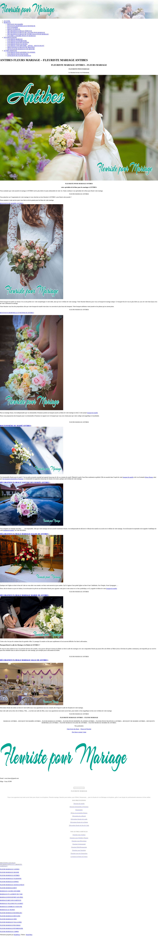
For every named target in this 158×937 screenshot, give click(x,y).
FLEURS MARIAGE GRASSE (9, 872)
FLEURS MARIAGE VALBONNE (10, 878)
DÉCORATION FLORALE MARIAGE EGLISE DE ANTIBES (24, 534)
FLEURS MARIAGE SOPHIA (9, 881)
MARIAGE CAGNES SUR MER (10, 891)
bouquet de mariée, (8, 530)
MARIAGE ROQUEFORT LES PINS (11, 897)
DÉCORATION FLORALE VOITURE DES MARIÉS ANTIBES (24, 482)
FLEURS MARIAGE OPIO (8, 919)
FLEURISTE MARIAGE (14, 39)
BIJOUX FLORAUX (13, 29)
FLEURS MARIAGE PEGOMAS (10, 925)
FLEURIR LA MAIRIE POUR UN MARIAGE (21, 36)
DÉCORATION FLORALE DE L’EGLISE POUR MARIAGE (26, 32)
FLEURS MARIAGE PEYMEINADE (11, 928)
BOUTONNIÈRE (12, 27)
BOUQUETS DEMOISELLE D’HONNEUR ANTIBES (17, 312)
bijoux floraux (149, 477)
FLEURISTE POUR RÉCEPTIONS (18, 42)
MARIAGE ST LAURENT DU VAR (11, 894)
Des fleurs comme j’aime (79, 732)
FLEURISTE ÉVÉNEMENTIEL (17, 41)
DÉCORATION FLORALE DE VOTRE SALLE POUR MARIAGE (28, 34)
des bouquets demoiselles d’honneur (12, 479)
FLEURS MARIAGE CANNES (9, 869)
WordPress (17, 934)
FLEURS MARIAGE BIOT (8, 888)
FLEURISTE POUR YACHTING (17, 44)
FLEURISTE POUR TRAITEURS (17, 54)
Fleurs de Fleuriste (86, 729)
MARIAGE (7, 22)
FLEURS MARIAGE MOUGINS (10, 916)
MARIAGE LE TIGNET (7, 910)
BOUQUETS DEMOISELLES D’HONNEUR (21, 26)
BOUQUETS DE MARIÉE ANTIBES (11, 203)
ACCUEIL (7, 21)
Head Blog (29, 934)
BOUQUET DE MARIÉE (15, 24)
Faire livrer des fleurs (73, 729)
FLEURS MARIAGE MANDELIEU (11, 913)
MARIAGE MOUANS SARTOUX (10, 900)
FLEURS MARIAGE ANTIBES (9, 875)
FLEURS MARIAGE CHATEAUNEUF (12, 885)
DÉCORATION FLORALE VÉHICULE (19, 31)
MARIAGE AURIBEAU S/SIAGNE (11, 906)
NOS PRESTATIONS (10, 37)
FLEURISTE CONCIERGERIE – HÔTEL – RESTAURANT (25, 45)
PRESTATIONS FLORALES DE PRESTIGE (21, 47)
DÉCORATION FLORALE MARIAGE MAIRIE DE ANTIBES (24, 595)
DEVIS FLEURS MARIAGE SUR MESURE (21, 49)
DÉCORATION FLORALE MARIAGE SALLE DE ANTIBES (24, 660)
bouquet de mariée (92, 413)
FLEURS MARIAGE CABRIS (9, 931)
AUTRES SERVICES (10, 50)
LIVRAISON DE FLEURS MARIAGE (19, 55)
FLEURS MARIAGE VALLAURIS (11, 922)
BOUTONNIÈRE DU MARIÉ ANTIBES (15, 426)
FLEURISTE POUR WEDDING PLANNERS (21, 52)
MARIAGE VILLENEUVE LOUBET (11, 903)
